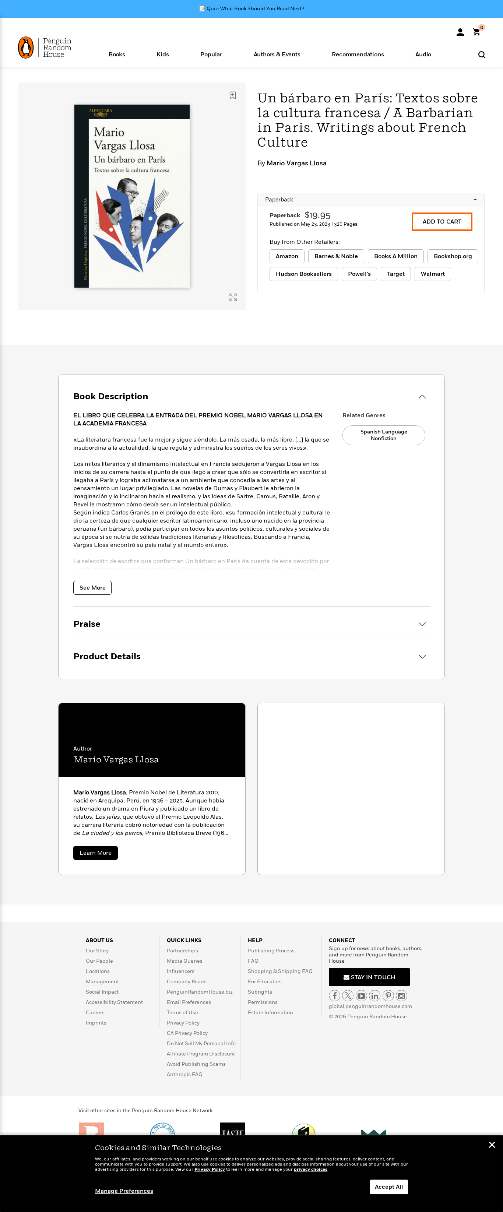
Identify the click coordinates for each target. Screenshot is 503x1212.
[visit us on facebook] (334, 995)
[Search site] (481, 54)
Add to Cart (442, 222)
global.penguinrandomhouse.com (370, 1006)
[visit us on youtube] (361, 995)
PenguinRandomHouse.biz (200, 991)
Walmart (433, 274)
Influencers (180, 971)
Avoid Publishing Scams (196, 1064)
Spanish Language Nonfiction (383, 435)
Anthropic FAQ (185, 1074)
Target (396, 274)
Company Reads (187, 981)
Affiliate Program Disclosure (201, 1053)
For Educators (265, 981)
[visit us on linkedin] (374, 995)
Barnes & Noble (336, 256)
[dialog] (251, 1173)
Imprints (96, 1022)
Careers (95, 1012)
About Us (99, 940)
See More (93, 588)
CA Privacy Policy (187, 1033)
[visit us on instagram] (401, 995)
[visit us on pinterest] (388, 995)
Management (102, 981)
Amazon (287, 256)
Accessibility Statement (114, 1002)
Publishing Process (271, 950)
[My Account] (460, 29)
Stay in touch (372, 977)
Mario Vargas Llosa (297, 163)
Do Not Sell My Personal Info (201, 1043)
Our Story (97, 950)
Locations (98, 971)
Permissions (263, 1002)
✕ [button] (492, 1145)
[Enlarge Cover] (233, 297)
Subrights (260, 991)
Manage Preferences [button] (124, 1191)
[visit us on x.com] (347, 995)
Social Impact (102, 991)
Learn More (99, 854)
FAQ (253, 961)
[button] (117, 54)
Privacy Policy (183, 1022)
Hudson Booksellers (304, 274)
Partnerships (182, 950)
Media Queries (185, 961)
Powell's (359, 274)
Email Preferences (189, 1002)
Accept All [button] (389, 1187)
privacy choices (310, 1169)
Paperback (371, 200)
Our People (99, 961)
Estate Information (270, 1012)
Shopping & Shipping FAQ (280, 971)
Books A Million (396, 256)
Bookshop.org (453, 256)
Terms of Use (182, 1012)
